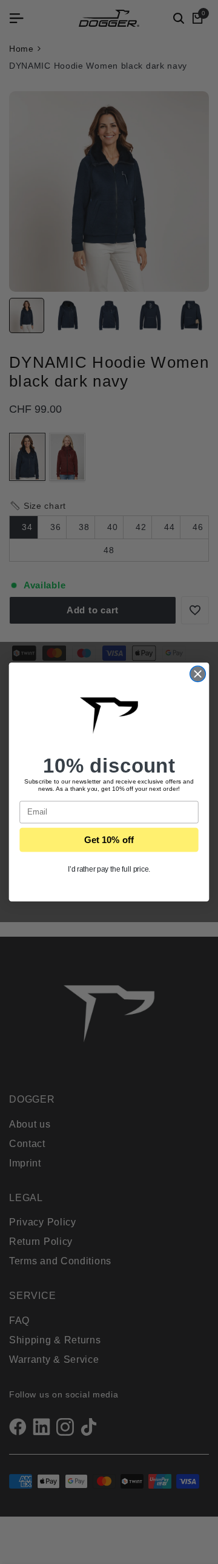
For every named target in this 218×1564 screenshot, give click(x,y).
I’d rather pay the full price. (109, 868)
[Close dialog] (198, 674)
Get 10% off (109, 839)
